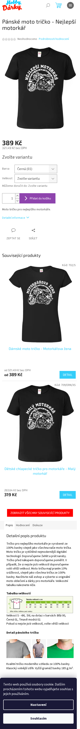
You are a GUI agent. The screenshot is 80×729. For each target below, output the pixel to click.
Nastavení (38, 704)
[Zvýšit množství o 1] (17, 195)
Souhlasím (38, 718)
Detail (67, 375)
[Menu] (70, 5)
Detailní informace (13, 218)
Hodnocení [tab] (23, 525)
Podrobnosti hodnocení (54, 39)
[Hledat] (48, 5)
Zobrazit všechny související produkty (40, 513)
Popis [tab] (9, 525)
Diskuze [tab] (38, 525)
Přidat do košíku (40, 198)
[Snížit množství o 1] (17, 200)
